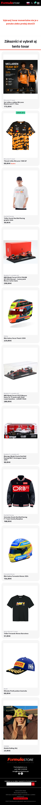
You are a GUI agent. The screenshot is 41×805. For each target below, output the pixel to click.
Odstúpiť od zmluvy (20, 799)
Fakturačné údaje (20, 791)
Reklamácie (20, 796)
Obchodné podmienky (20, 793)
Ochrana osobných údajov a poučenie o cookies (20, 795)
